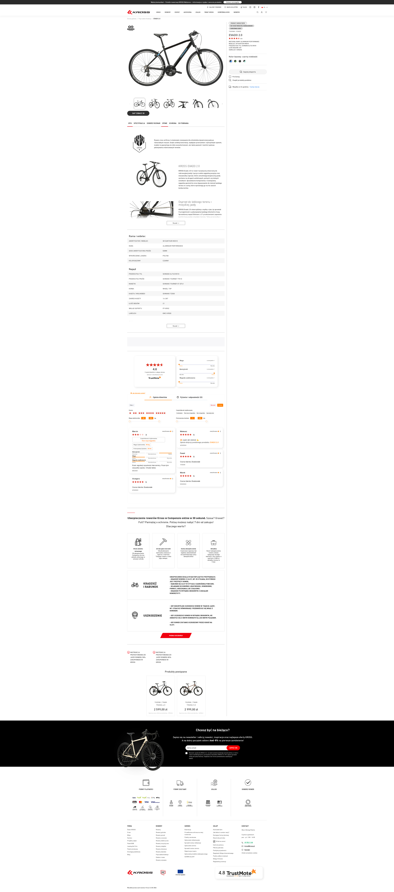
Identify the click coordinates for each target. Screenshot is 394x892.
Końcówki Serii (217, 829)
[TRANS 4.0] (160, 688)
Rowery (158, 829)
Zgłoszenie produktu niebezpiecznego (196, 854)
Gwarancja (187, 829)
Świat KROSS (131, 829)
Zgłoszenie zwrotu (190, 845)
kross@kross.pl (250, 846)
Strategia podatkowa (133, 852)
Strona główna (131, 18)
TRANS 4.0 (160, 705)
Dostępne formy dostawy (221, 835)
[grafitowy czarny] (240, 61)
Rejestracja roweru (190, 851)
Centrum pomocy (218, 845)
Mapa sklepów (232, 7)
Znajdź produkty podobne (242, 80)
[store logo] (138, 12)
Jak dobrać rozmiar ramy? (221, 832)
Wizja (129, 835)
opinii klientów (155, 372)
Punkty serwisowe (190, 837)
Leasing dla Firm (132, 846)
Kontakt (247, 850)
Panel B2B (130, 843)
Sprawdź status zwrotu (191, 848)
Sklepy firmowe (218, 859)
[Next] (222, 104)
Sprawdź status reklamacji (192, 843)
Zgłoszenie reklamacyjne (192, 840)
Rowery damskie (161, 852)
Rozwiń (175, 223)
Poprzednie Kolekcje (145, 18)
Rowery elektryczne (162, 841)
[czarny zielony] (235, 61)
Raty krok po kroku (219, 838)
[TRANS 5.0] (191, 688)
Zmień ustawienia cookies (249, 853)
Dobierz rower (160, 857)
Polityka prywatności (219, 850)
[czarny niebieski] (230, 61)
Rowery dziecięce (161, 849)
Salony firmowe (215, 7)
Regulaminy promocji (219, 861)
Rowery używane (161, 860)
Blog (245, 7)
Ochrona (172, 123)
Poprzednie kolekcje (162, 854)
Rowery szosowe (161, 838)
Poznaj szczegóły (176, 635)
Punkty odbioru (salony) (220, 856)
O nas (129, 832)
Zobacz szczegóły (232, 2)
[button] (264, 7)
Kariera (129, 838)
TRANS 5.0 (191, 705)
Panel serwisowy (132, 849)
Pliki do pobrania (218, 847)
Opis (130, 123)
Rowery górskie (161, 832)
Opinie (164, 123)
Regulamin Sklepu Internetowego (223, 853)
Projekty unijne (132, 841)
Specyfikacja (139, 123)
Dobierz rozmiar (153, 123)
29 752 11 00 (249, 842)
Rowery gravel (160, 835)
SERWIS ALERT (189, 857)
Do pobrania (183, 123)
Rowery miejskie (161, 846)
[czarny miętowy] (244, 61)
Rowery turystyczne (162, 843)
